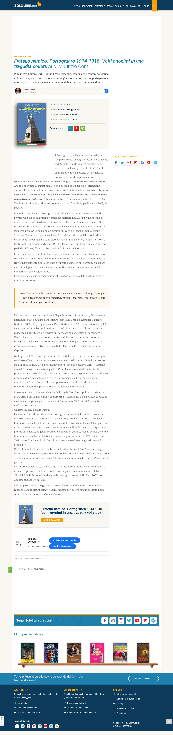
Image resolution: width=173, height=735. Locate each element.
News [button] (77, 6)
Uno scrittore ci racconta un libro (82, 712)
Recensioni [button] (87, 6)
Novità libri (22, 703)
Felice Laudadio (29, 90)
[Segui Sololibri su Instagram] (129, 162)
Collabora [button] (143, 6)
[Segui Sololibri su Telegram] (156, 162)
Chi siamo (121, 713)
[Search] (154, 5)
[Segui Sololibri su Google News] (143, 162)
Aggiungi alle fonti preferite (64, 540)
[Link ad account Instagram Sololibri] (28, 726)
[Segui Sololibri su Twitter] (123, 162)
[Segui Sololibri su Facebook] (116, 162)
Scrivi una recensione (27, 708)
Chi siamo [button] (131, 6)
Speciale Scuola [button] (115, 6)
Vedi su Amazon (52, 520)
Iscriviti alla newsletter (62, 546)
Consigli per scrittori (76, 703)
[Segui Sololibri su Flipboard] (136, 162)
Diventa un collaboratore (29, 712)
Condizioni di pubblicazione (129, 699)
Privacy (120, 703)
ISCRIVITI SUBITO (143, 678)
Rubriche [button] (100, 6)
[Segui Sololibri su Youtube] (149, 162)
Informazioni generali (126, 694)
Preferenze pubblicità (126, 708)
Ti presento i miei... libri (78, 708)
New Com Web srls (132, 723)
